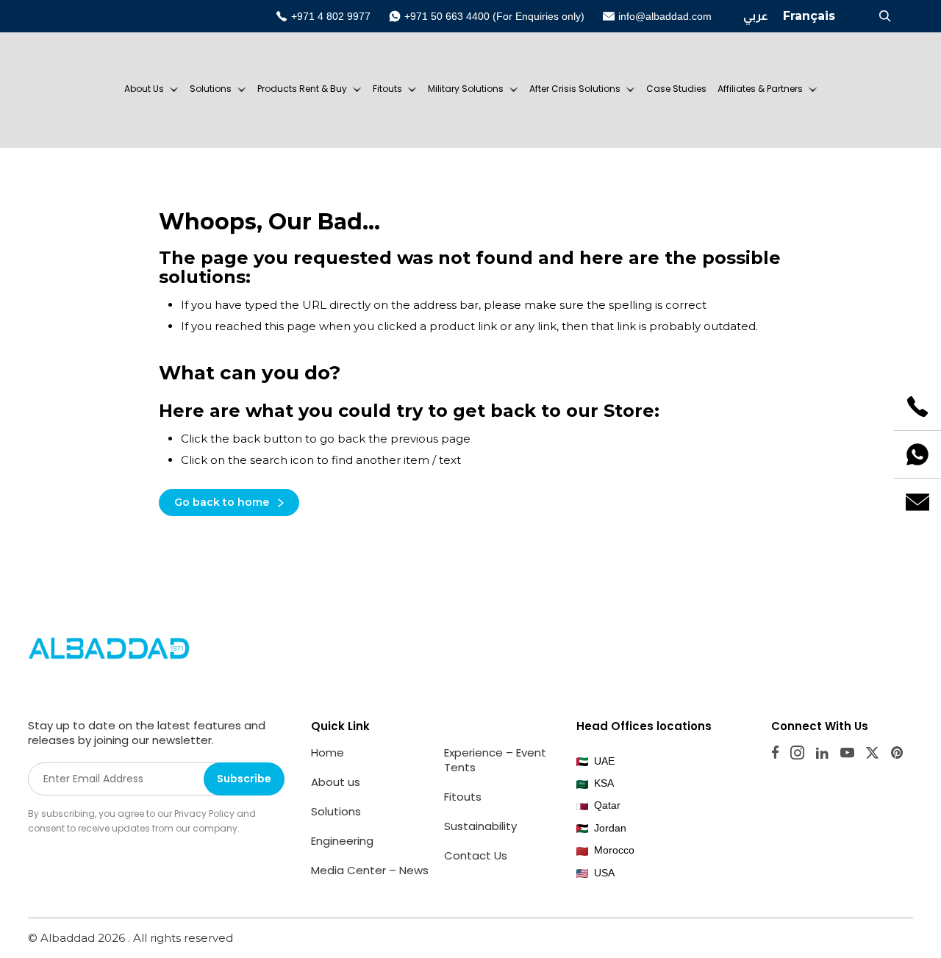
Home (327, 752)
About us (335, 782)
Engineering (342, 840)
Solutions (211, 88)
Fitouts (387, 88)
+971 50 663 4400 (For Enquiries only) (494, 16)
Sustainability (480, 826)
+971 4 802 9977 (331, 16)
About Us (144, 88)
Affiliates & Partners (760, 88)
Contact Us (475, 855)
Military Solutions (466, 88)
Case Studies (676, 88)
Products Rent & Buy (302, 88)
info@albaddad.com (665, 16)
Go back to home (221, 502)
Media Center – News (370, 870)
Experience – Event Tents (495, 760)
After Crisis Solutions (574, 88)
